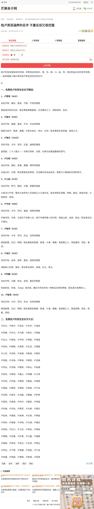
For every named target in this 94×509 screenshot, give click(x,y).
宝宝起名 (10, 19)
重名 (31, 463)
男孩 (24, 463)
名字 (10, 463)
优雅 (3, 463)
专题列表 (45, 501)
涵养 (17, 463)
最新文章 (36, 501)
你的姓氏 (5, 46)
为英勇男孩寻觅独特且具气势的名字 (14, 479)
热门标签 (55, 501)
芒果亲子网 (9, 8)
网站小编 (4, 31)
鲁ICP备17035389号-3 (54, 504)
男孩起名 (19, 19)
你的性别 (5, 55)
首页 (2, 19)
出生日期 (5, 59)
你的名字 (5, 50)
